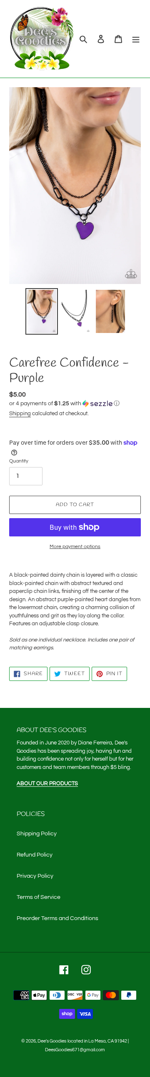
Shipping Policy (37, 834)
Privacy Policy (35, 876)
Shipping (20, 413)
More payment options (75, 546)
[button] (64, 403)
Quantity (18, 461)
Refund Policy (34, 855)
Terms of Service (38, 897)
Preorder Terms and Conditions (57, 918)
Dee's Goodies (52, 1041)
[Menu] (136, 38)
